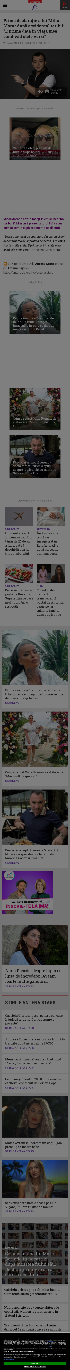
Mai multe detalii (50, 1341)
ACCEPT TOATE (35, 1363)
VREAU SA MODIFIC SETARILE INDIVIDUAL (35, 1366)
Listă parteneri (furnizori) (9, 1359)
